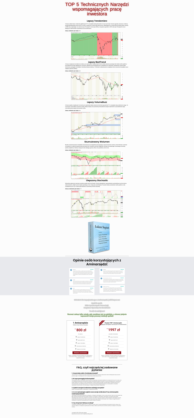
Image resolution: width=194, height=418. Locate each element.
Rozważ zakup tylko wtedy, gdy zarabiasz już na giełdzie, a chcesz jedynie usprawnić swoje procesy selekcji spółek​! (97, 315)
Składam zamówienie (80, 352)
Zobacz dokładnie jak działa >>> (73, 30)
